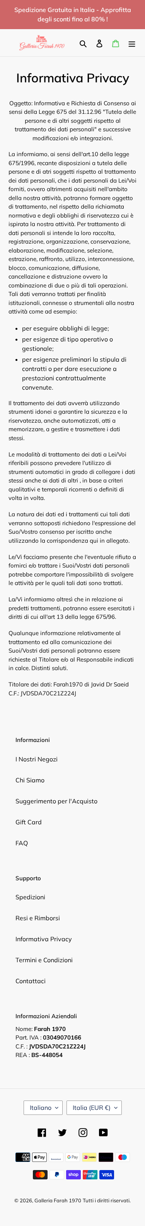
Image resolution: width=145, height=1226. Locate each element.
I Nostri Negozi (36, 759)
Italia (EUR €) (92, 1107)
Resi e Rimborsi (37, 918)
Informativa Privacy (43, 939)
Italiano (40, 1107)
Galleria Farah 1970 (57, 1200)
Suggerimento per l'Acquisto (56, 801)
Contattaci (30, 981)
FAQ (21, 843)
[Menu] (132, 42)
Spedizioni (30, 897)
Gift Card (28, 822)
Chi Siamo (29, 780)
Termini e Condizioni (44, 960)
